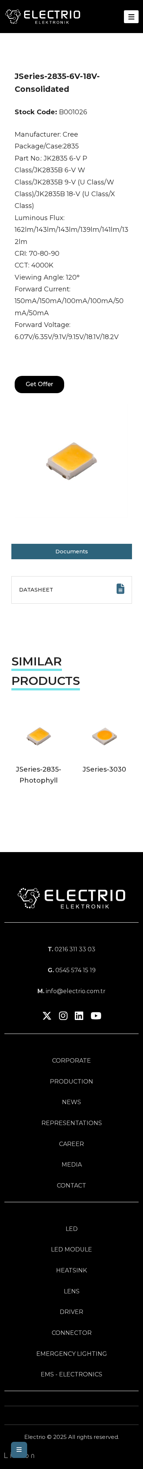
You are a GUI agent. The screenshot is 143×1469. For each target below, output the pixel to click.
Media (72, 1164)
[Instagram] (63, 1017)
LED (72, 1228)
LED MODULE (71, 1249)
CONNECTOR (72, 1332)
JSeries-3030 (104, 769)
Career (71, 1144)
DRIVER (71, 1311)
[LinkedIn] (79, 1017)
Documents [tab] (71, 551)
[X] (47, 1017)
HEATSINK (71, 1270)
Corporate (71, 1060)
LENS (72, 1291)
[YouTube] (96, 1017)
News (71, 1102)
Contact (71, 1185)
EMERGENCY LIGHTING (71, 1353)
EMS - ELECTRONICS (71, 1374)
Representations (71, 1123)
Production (71, 1081)
